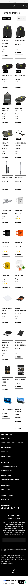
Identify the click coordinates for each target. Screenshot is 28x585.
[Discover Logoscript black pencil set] (20, 133)
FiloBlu (11, 563)
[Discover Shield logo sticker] (7, 370)
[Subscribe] (23, 540)
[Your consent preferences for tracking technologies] (25, 582)
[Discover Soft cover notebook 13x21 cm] (20, 333)
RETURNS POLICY (6, 447)
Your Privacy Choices (12, 580)
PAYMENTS (4, 452)
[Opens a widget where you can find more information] (22, 582)
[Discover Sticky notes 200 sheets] (7, 298)
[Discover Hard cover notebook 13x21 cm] (20, 298)
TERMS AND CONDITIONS (9, 466)
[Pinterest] (12, 508)
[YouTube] (8, 508)
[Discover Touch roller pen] (7, 200)
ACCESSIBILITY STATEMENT (10, 479)
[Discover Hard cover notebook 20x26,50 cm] (7, 333)
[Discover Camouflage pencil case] (20, 98)
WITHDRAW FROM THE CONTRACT (12, 443)
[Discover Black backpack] (20, 31)
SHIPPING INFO (6, 456)
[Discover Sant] (20, 400)
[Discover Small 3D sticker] (20, 370)
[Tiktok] (18, 508)
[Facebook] (2, 508)
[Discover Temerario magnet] (7, 400)
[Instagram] (5, 508)
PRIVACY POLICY (6, 470)
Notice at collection (8, 583)
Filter (4, 18)
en (2, 499)
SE (5, 499)
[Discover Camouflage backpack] (7, 98)
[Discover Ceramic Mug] (20, 200)
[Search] (23, 6)
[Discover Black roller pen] (7, 168)
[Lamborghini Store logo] (14, 6)
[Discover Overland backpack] (7, 31)
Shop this (5, 55)
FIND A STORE (5, 489)
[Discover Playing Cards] (20, 265)
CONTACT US (5, 438)
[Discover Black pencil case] (7, 66)
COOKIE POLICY (6, 475)
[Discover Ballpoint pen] (20, 168)
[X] (15, 508)
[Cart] (26, 6)
